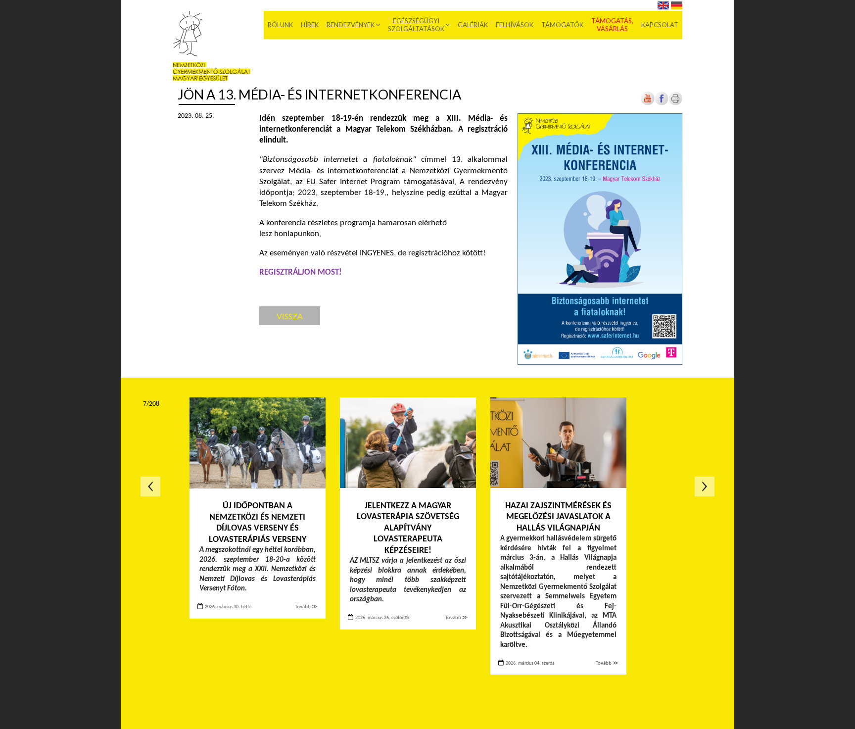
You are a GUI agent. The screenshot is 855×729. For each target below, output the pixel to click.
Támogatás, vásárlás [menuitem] (612, 25)
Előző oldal (150, 486)
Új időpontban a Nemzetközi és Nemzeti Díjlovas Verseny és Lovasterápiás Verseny (257, 522)
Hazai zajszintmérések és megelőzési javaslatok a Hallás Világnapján (558, 517)
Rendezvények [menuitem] (351, 25)
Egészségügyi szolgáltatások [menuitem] (416, 25)
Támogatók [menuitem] (562, 25)
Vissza (290, 316)
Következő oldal (704, 486)
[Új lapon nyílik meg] (661, 103)
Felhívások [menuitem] (514, 25)
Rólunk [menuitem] (280, 25)
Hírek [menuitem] (310, 25)
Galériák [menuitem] (473, 25)
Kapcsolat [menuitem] (659, 25)
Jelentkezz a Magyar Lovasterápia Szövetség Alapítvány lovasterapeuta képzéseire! (408, 528)
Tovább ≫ (306, 607)
